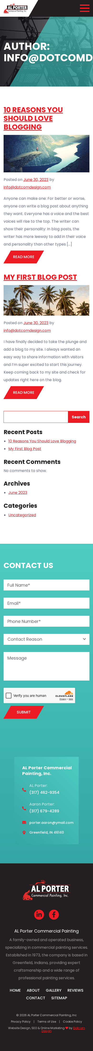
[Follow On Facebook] (54, 915)
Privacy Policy (21, 1022)
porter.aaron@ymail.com (51, 822)
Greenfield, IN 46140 (46, 832)
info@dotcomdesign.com (27, 187)
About (33, 990)
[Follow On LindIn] (39, 915)
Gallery (54, 990)
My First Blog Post (40, 277)
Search (79, 417)
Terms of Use (46, 1022)
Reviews (75, 990)
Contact (35, 998)
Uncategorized (22, 515)
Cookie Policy (72, 1022)
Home (15, 990)
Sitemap (59, 998)
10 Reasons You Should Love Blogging (33, 118)
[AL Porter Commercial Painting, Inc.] (15, 8)
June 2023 (17, 492)
